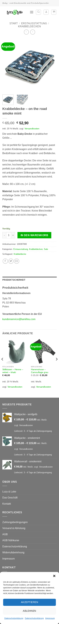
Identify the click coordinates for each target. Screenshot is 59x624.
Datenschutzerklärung (13, 618)
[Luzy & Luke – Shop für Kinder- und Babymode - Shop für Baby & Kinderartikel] (14, 12)
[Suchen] (38, 12)
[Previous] (7, 64)
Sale (46, 249)
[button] (54, 575)
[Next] (51, 64)
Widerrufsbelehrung (13, 552)
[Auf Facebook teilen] (5, 261)
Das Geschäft (9, 497)
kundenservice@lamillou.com (18, 319)
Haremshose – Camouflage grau (39, 371)
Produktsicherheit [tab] (13, 280)
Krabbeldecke (20, 254)
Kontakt (6, 503)
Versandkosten (32, 128)
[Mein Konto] (46, 12)
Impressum (50, 618)
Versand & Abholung (13, 528)
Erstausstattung (34, 23)
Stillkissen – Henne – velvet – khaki (12, 371)
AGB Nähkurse (10, 540)
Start (13, 23)
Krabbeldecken (29, 26)
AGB (5, 534)
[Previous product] (32, 31)
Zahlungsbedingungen (15, 522)
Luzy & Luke (9, 491)
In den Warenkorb (34, 235)
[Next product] (26, 31)
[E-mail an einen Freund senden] (16, 261)
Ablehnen (29, 610)
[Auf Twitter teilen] (11, 261)
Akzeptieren (29, 602)
